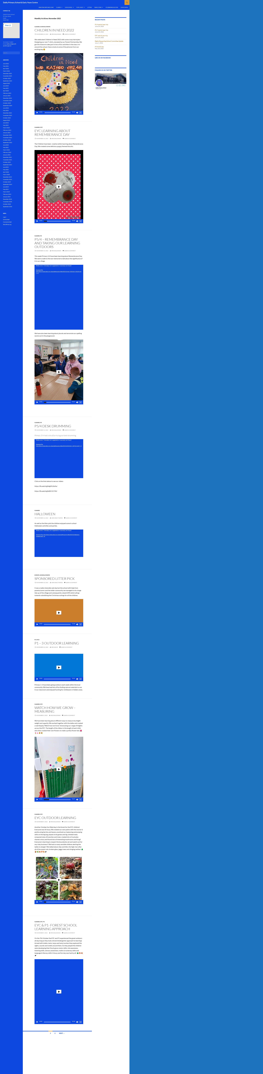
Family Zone (98, 7)
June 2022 (6, 145)
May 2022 (6, 147)
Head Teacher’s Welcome (46, 7)
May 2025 (6, 88)
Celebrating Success (112, 7)
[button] (58, 84)
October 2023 (7, 118)
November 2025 (7, 76)
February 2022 (7, 152)
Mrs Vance (54, 647)
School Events (45, 26)
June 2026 (6, 63)
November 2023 (7, 115)
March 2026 (6, 71)
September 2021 (7, 164)
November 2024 (7, 100)
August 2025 (6, 83)
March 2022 (6, 150)
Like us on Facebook (103, 58)
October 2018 (7, 204)
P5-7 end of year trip (101, 30)
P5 (41, 236)
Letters (89, 7)
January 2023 (6, 132)
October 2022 (7, 140)
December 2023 (7, 113)
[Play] (37, 113)
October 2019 (7, 182)
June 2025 (6, 86)
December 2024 (7, 98)
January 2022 (6, 155)
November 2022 (7, 137)
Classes (58, 7)
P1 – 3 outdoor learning (57, 643)
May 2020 (6, 169)
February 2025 (7, 93)
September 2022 (7, 142)
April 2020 (6, 172)
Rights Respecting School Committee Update (109, 41)
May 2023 (6, 125)
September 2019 (7, 184)
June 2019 (6, 187)
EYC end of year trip (101, 35)
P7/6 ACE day (99, 47)
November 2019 (7, 179)
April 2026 (6, 68)
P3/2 (38, 639)
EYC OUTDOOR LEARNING (55, 818)
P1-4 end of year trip (101, 24)
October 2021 (7, 162)
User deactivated (57, 518)
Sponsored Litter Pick (55, 578)
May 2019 (6, 189)
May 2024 (6, 110)
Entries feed (6, 219)
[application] (59, 84)
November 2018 (7, 201)
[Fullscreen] (81, 113)
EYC (41, 127)
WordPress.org (7, 224)
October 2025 (7, 78)
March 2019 (6, 192)
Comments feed (7, 222)
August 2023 (6, 120)
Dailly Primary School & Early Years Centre (20, 2)
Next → (62, 1033)
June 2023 (6, 123)
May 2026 (6, 66)
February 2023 (7, 130)
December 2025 (7, 73)
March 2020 (6, 174)
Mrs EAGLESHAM (56, 34)
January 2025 (6, 95)
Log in (4, 217)
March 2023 (6, 127)
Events (37, 575)
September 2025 (7, 81)
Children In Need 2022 (54, 30)
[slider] (57, 112)
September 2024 (7, 105)
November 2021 (7, 160)
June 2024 (6, 108)
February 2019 (7, 194)
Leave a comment (70, 34)
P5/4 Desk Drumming (53, 426)
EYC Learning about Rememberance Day (52, 133)
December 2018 (7, 199)
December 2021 (7, 157)
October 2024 (7, 103)
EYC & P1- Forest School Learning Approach (56, 927)
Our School (68, 7)
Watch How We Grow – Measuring (55, 709)
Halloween (45, 514)
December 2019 (7, 177)
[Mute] (77, 113)
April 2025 (6, 91)
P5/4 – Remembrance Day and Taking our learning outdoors (57, 243)
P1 (35, 639)
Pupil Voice (79, 7)
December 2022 (7, 135)
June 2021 (6, 167)
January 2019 (6, 196)
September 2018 (7, 206)
